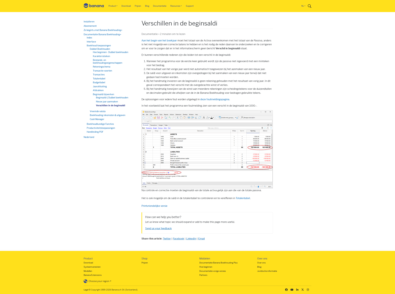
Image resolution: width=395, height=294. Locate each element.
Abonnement (90, 26)
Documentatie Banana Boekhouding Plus (218, 262)
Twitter (167, 238)
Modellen (88, 271)
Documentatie (159, 6)
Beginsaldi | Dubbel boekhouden (112, 97)
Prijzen (138, 6)
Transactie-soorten (102, 70)
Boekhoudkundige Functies (100, 124)
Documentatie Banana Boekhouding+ (102, 34)
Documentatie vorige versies (212, 271)
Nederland (89, 137)
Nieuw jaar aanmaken (107, 101)
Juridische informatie (267, 271)
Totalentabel (243, 198)
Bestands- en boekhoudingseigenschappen (107, 61)
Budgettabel (99, 82)
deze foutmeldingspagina (214, 99)
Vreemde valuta (98, 111)
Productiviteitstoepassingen (101, 128)
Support (190, 6)
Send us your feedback (158, 228)
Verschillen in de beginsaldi (110, 105)
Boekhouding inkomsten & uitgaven (107, 115)
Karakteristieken (101, 56)
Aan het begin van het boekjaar (159, 40)
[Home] (94, 6)
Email (201, 238)
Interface (91, 41)
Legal (86, 289)
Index (89, 37)
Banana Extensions (93, 275)
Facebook (178, 238)
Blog (147, 6)
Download (126, 6)
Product (112, 6)
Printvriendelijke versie (154, 206)
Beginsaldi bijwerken (103, 94)
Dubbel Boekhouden (100, 49)
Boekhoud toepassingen (99, 45)
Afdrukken (98, 90)
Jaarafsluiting (100, 86)
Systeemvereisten (92, 267)
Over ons (261, 262)
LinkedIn (191, 238)
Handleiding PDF (95, 131)
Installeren (89, 21)
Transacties (99, 74)
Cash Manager (97, 119)
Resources (175, 6)
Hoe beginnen (205, 267)
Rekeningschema (101, 66)
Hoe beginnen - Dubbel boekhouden (110, 52)
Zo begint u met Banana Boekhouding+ (103, 30)
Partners (203, 275)
